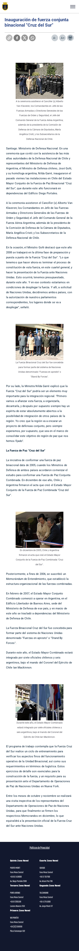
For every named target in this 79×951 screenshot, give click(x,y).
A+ (63, 38)
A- (54, 38)
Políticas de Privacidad (40, 848)
